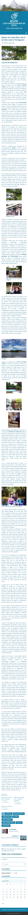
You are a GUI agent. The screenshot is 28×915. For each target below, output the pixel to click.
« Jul (3, 903)
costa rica (8, 813)
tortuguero (6, 825)
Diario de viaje (6, 816)
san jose (19, 822)
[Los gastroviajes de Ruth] (14, 10)
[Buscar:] (14, 864)
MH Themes (23, 909)
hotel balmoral (7, 819)
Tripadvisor (17, 651)
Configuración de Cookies (13, 913)
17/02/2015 (5, 43)
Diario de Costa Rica (7, 806)
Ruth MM (12, 43)
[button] (26, 33)
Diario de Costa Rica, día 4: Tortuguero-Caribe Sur (19, 799)
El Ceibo (15, 816)
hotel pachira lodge (8, 822)
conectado (15, 857)
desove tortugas (18, 813)
